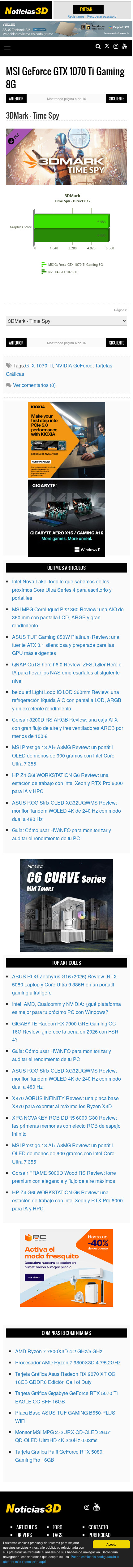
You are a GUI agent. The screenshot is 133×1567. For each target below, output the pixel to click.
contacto (98, 1527)
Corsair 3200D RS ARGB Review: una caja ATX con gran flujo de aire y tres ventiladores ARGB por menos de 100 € (67, 728)
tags (57, 1534)
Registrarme (75, 16)
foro (57, 1527)
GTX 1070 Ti (39, 365)
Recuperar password (102, 16)
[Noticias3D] (26, 11)
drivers (24, 1534)
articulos (26, 1527)
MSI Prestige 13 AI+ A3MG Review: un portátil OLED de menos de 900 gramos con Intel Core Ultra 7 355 (63, 755)
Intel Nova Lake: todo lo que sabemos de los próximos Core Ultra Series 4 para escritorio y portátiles (62, 589)
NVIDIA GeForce (73, 365)
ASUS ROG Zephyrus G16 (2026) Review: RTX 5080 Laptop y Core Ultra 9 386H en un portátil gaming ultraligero (64, 984)
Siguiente (116, 99)
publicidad (99, 1534)
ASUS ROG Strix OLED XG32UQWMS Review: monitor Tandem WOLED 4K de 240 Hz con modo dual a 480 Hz (66, 811)
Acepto (111, 1544)
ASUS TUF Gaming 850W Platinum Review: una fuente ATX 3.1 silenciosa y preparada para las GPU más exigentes (65, 645)
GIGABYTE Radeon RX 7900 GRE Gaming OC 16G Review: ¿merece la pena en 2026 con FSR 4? (65, 1031)
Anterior (16, 99)
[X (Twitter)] (107, 46)
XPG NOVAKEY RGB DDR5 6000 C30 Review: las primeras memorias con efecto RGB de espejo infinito (66, 1126)
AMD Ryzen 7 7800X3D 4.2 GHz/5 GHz (58, 1351)
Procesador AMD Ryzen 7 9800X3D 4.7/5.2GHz (68, 1362)
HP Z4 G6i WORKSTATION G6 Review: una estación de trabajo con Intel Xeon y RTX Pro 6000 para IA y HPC (67, 783)
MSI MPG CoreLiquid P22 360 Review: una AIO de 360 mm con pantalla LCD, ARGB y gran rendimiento (68, 617)
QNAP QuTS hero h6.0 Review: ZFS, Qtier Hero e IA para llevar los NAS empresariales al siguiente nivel (67, 672)
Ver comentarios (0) (34, 384)
